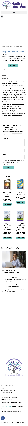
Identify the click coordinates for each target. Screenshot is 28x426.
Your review (7, 138)
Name (5, 148)
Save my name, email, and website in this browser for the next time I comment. (13, 162)
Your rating (7, 134)
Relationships (17, 69)
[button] (14, 12)
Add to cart (13, 65)
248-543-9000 (7, 406)
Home (3, 46)
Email (5, 154)
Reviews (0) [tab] (5, 78)
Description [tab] (5, 75)
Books (7, 46)
